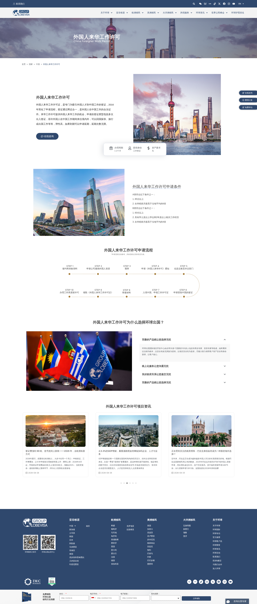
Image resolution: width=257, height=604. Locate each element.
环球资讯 (200, 13)
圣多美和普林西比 (76, 557)
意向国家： (155, 594)
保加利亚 (115, 564)
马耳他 (114, 533)
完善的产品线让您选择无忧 (156, 339)
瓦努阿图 (187, 526)
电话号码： (94, 594)
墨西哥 (150, 564)
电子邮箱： (125, 594)
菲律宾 (72, 550)
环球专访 (216, 533)
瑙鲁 (185, 533)
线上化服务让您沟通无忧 (155, 366)
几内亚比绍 (74, 561)
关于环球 (105, 13)
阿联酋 (72, 543)
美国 (149, 526)
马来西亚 (73, 547)
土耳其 (72, 533)
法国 (113, 557)
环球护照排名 (237, 13)
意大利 (114, 550)
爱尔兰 (114, 553)
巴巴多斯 (151, 560)
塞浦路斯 (115, 539)
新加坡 (72, 529)
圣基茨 (150, 533)
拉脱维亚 (130, 529)
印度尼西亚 (74, 564)
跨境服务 (184, 13)
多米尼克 (151, 539)
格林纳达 (151, 543)
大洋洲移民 (168, 13)
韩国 (71, 536)
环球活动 (216, 553)
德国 (113, 560)
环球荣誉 (216, 545)
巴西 (149, 557)
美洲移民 (151, 13)
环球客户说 (217, 541)
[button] (79, 361)
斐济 (185, 536)
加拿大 (150, 529)
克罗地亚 (130, 526)
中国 (71, 526)
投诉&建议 (217, 561)
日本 (71, 540)
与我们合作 (217, 564)
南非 (88, 526)
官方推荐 (216, 537)
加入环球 (216, 568)
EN (240, 4)
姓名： (62, 594)
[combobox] (93, 598)
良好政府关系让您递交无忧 (156, 374)
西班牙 (114, 543)
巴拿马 (150, 553)
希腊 (113, 526)
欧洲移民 (136, 13)
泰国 (71, 554)
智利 (149, 550)
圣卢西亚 (151, 536)
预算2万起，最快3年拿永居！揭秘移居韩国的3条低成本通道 (200, 451)
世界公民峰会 (217, 13)
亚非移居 (120, 13)
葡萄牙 (114, 529)
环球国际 (216, 529)
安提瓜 (150, 546)
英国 (113, 546)
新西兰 (186, 529)
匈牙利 (114, 536)
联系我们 (20, 3)
